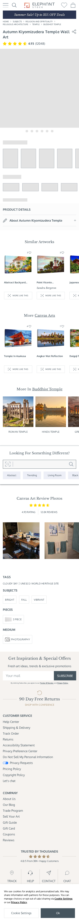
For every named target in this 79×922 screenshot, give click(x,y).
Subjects (17, 21)
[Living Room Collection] (55, 475)
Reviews (8, 840)
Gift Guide (10, 822)
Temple (36, 24)
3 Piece (17, 619)
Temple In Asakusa (15, 356)
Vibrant (39, 599)
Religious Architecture (15, 24)
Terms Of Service (46, 683)
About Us (9, 799)
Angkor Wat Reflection (50, 356)
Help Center (11, 721)
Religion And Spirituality (39, 21)
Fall (24, 599)
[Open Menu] (6, 5)
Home (6, 21)
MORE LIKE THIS (20, 295)
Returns (8, 739)
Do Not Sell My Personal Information (28, 757)
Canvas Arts (45, 315)
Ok (58, 913)
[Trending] (32, 475)
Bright (9, 599)
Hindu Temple (51, 431)
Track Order (11, 733)
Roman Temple (18, 431)
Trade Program (13, 810)
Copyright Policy (14, 775)
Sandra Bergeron (46, 287)
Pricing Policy (12, 769)
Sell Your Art (11, 816)
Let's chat (9, 781)
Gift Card (9, 828)
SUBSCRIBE (65, 676)
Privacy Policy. (62, 683)
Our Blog (9, 804)
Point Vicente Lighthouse (44, 282)
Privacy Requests (21, 763)
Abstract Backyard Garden (15, 282)
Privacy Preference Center (20, 751)
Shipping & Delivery (16, 727)
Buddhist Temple (52, 24)
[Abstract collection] (11, 475)
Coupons (9, 834)
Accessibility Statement (19, 745)
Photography (20, 639)
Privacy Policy (19, 902)
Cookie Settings (63, 898)
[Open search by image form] (8, 464)
